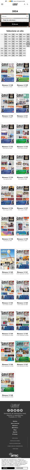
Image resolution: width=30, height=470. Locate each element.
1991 (17, 36)
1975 (9, 46)
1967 (6, 50)
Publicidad (15, 448)
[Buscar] (27, 4)
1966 (6, 48)
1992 (17, 39)
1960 (6, 34)
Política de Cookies (15, 440)
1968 (6, 53)
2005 (20, 46)
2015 (24, 46)
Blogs (15, 429)
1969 (6, 55)
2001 (20, 36)
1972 (9, 39)
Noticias (15, 421)
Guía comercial (15, 423)
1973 (9, 41)
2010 (24, 34)
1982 (13, 39)
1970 (9, 34)
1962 (6, 39)
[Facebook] (8, 410)
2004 (20, 43)
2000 (20, 34)
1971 (9, 36)
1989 (13, 55)
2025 (28, 46)
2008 (20, 53)
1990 (17, 34)
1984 (13, 43)
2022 (28, 39)
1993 (17, 41)
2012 (24, 39)
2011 (24, 36)
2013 (24, 41)
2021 (28, 36)
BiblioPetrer (15, 427)
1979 (9, 55)
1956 (2, 48)
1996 (17, 48)
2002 (20, 39)
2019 (24, 55)
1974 (9, 43)
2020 (28, 34)
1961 (6, 36)
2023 (28, 41)
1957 (2, 50)
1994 (17, 43)
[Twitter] (11, 410)
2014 (24, 43)
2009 (20, 55)
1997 (17, 50)
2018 (24, 53)
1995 (17, 46)
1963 (6, 41)
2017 (24, 50)
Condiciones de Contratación (15, 446)
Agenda (15, 432)
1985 (13, 46)
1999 (17, 55)
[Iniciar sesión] (24, 4)
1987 (13, 50)
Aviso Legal (15, 438)
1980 (13, 34)
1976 (9, 48)
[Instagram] (18, 410)
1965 (6, 46)
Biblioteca (15, 425)
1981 (13, 36)
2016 (24, 48)
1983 (13, 41)
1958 (2, 53)
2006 (20, 48)
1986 (13, 48)
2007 (20, 50)
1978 (9, 53)
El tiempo (15, 434)
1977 (9, 50)
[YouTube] (15, 410)
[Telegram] (21, 410)
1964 (6, 43)
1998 (17, 53)
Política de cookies (22, 462)
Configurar (19, 468)
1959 (2, 55)
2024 (28, 43)
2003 (20, 41)
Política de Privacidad (14, 443)
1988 (13, 53)
